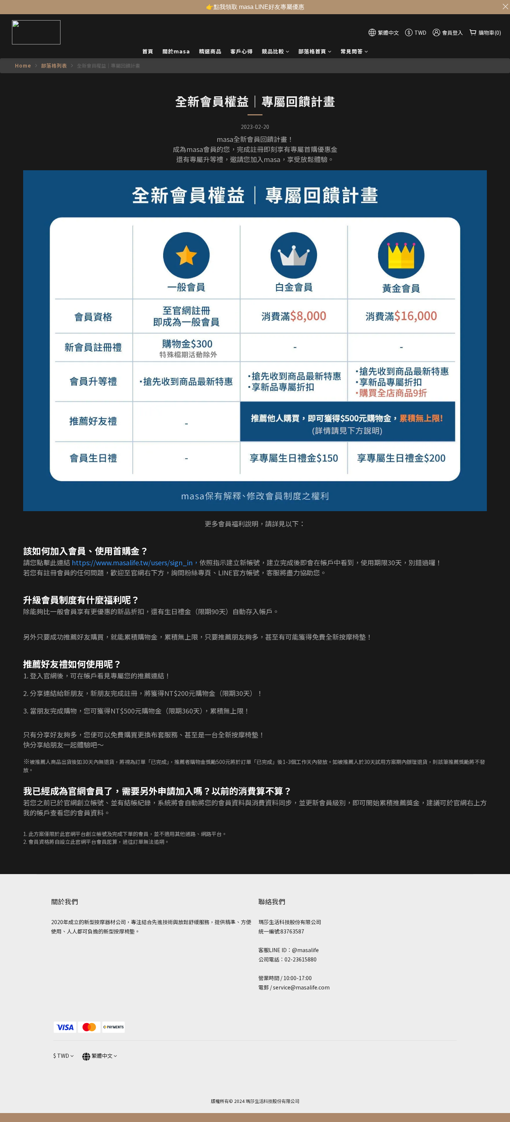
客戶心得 (241, 51)
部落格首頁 (312, 51)
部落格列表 (54, 65)
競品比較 (273, 51)
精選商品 (210, 51)
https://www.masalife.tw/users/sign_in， (135, 562)
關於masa (176, 51)
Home (23, 65)
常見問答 (351, 51)
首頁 (147, 51)
